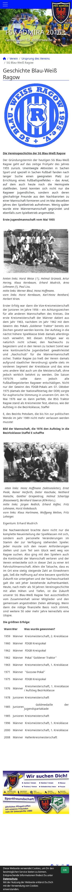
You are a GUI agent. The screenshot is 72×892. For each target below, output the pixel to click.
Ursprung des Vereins (36, 58)
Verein (14, 58)
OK (65, 870)
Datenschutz (10, 878)
